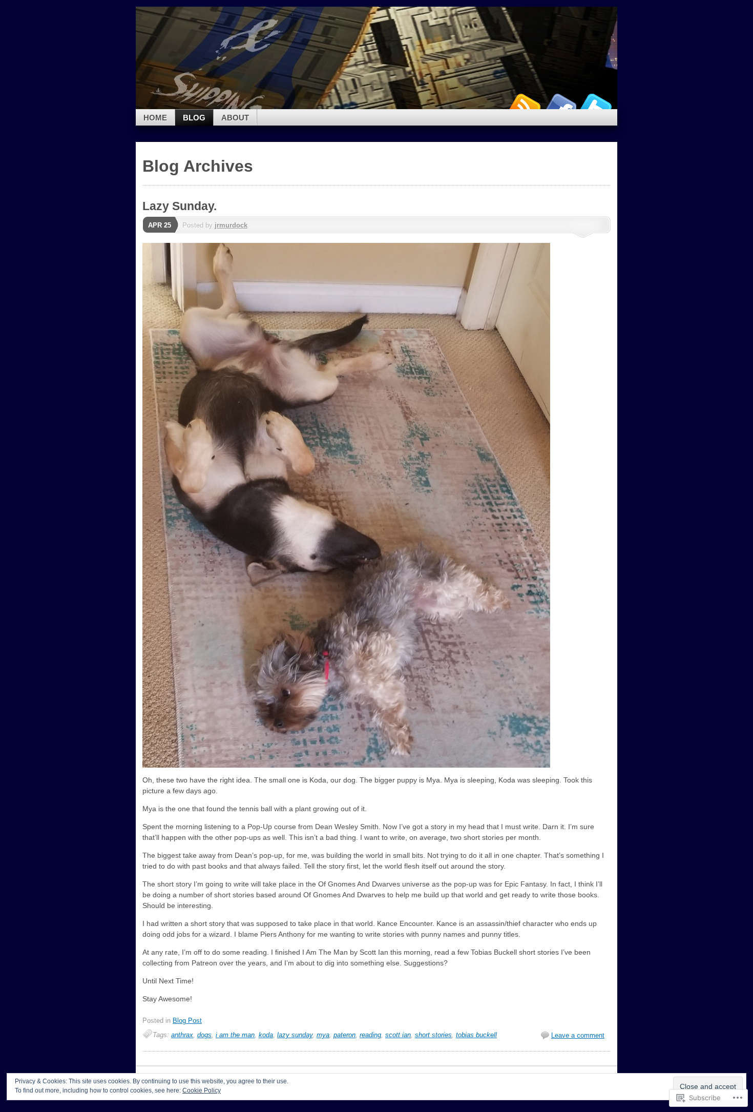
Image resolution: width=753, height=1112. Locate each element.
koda (266, 1035)
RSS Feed (524, 105)
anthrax (182, 1035)
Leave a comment (577, 1035)
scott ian (398, 1035)
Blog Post (187, 1020)
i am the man (235, 1035)
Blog (194, 117)
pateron (344, 1035)
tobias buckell (476, 1035)
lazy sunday (294, 1035)
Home (155, 117)
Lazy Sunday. (179, 206)
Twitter (595, 105)
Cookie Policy (201, 1090)
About (235, 117)
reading (370, 1035)
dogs (204, 1035)
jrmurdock (231, 225)
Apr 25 (159, 225)
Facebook (559, 105)
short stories (433, 1035)
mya (323, 1035)
